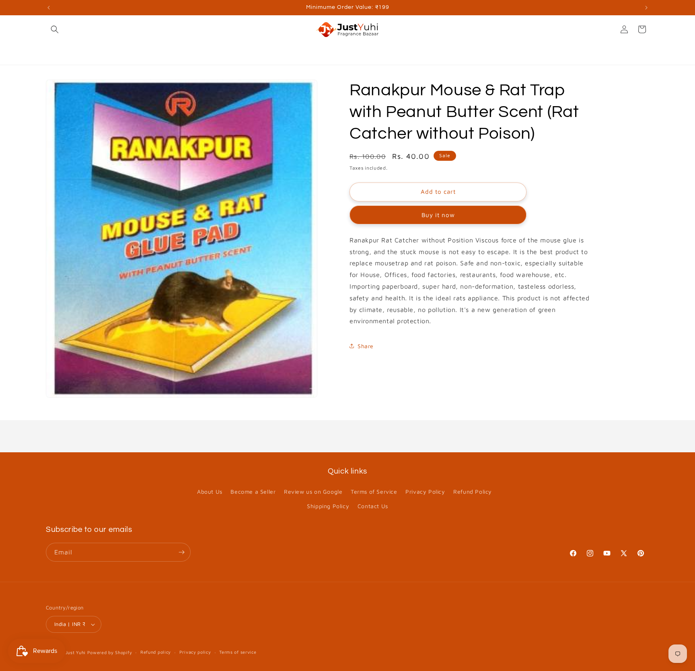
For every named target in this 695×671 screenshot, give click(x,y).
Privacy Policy (425, 491)
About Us (209, 491)
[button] (55, 29)
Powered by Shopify (109, 652)
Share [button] (366, 346)
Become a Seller (253, 491)
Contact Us (373, 506)
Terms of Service (374, 491)
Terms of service (237, 652)
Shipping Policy (328, 506)
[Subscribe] (181, 552)
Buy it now (438, 214)
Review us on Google (313, 491)
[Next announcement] (646, 7)
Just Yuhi (76, 652)
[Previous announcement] (49, 7)
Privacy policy (195, 652)
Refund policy (155, 652)
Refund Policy (472, 491)
